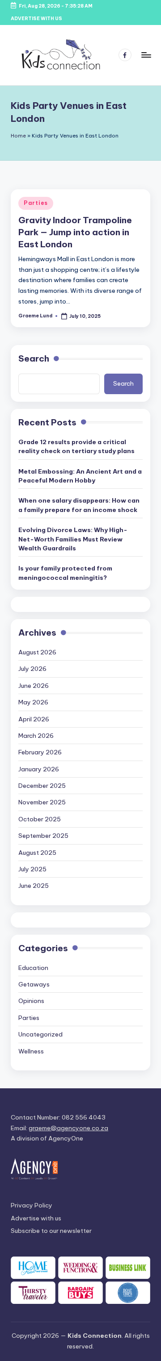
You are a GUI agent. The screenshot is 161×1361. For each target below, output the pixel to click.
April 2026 (33, 719)
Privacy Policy (31, 1205)
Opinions (31, 1001)
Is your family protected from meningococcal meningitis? (65, 572)
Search (33, 358)
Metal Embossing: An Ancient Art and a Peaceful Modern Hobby (80, 475)
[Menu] (145, 55)
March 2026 (36, 736)
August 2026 (37, 652)
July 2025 (32, 869)
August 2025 (37, 853)
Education (33, 968)
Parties (36, 203)
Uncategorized (40, 1034)
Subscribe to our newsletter (51, 1231)
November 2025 (42, 802)
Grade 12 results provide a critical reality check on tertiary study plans (76, 446)
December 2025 (42, 786)
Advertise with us (36, 1218)
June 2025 (33, 886)
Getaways (34, 984)
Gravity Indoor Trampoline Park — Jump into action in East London (75, 232)
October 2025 (39, 819)
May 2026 (33, 702)
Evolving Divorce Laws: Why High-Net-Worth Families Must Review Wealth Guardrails (72, 539)
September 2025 (43, 836)
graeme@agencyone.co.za (68, 1128)
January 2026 (38, 769)
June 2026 (33, 686)
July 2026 (32, 669)
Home (18, 136)
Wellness (31, 1051)
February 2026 (40, 752)
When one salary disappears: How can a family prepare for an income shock (79, 504)
